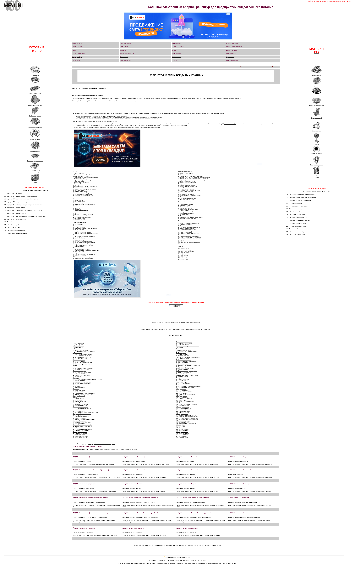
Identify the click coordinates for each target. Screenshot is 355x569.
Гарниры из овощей (316, 118)
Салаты (35, 84)
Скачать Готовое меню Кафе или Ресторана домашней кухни (90, 517)
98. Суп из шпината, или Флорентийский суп (188, 386)
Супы (35, 182)
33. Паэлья (76, 389)
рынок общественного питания (142, 545)
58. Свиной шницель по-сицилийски (82, 425)
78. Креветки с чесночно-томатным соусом (188, 357)
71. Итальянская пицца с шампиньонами (187, 346)
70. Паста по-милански (182, 344)
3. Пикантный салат (78, 346)
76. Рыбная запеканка (182, 354)
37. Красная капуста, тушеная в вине (83, 394)
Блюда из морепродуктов (316, 105)
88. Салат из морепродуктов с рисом (186, 371)
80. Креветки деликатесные (183, 360)
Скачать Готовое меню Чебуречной (238, 461)
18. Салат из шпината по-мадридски (83, 368)
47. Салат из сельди (78, 409)
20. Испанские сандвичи (79, 371)
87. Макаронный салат (182, 369)
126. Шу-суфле (180, 425)
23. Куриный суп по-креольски (81, 375)
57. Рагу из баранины (78, 423)
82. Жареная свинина (182, 362)
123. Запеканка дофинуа (183, 421)
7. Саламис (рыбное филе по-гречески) (83, 351)
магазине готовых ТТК (230, 124)
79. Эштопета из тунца (182, 358)
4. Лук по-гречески (78, 347)
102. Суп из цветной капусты (184, 391)
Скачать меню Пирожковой (235, 474)
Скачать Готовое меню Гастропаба (186, 532)
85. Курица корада (181, 367)
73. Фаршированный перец (183, 350)
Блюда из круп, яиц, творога (35, 161)
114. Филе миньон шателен (183, 408)
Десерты (316, 144)
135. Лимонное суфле (182, 437)
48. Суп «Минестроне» (79, 411)
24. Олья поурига (77, 376)
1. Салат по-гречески (78, 343)
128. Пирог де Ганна (181, 427)
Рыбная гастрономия (35, 116)
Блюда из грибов (35, 139)
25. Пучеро (76, 378)
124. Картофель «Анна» (182, 422)
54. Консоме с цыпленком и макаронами (84, 419)
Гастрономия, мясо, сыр (35, 105)
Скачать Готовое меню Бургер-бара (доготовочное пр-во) (89, 502)
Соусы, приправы (316, 131)
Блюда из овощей (35, 151)
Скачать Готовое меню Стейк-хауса (83, 532)
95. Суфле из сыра (181, 382)
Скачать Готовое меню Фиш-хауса (132, 532)
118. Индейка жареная (182, 414)
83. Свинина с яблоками (182, 364)
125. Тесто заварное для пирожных (186, 423)
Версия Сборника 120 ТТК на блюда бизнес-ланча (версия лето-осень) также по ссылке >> (176, 322)
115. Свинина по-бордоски (183, 409)
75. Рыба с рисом (181, 353)
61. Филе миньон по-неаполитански (82, 429)
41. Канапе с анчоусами (79, 401)
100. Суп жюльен (181, 389)
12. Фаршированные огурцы (80, 358)
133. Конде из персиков (182, 434)
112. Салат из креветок (182, 405)
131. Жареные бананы (182, 432)
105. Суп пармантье (181, 396)
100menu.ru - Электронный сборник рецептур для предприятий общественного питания (178, 560)
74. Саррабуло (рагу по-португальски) (186, 351)
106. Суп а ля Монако (182, 397)
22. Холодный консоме (79, 373)
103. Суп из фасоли (181, 393)
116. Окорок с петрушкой (183, 411)
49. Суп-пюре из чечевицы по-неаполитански (85, 412)
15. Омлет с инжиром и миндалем (82, 362)
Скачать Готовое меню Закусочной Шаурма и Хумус (191, 502)
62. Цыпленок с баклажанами (81, 430)
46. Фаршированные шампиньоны (82, 408)
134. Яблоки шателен (182, 436)
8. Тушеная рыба (77, 353)
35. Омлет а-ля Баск (78, 391)
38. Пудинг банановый (79, 396)
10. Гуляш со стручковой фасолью (82, 355)
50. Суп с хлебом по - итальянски (82, 414)
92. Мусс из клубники (182, 376)
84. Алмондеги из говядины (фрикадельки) (188, 365)
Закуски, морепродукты (35, 127)
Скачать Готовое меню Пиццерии (185, 488)
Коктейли (316, 177)
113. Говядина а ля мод (182, 407)
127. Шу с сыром (180, 426)
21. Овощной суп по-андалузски (82, 372)
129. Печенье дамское (182, 429)
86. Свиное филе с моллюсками (185, 368)
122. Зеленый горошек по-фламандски (187, 419)
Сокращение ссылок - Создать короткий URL (177, 557)
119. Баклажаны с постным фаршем (186, 415)
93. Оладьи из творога (182, 379)
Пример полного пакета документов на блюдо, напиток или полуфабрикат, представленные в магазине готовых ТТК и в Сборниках (175, 329)
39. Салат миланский (78, 398)
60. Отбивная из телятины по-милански (84, 427)
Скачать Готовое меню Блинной (185, 461)
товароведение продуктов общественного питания (207, 545)
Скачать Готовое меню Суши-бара (237, 488)
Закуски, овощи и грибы (35, 93)
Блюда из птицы (316, 85)
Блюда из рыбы (316, 96)
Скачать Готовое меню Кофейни (82, 461)
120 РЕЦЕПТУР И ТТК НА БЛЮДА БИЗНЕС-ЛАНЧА (176, 75)
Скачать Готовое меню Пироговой (185, 474)
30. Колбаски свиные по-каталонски (83, 385)
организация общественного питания (162, 545)
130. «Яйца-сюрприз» (182, 430)
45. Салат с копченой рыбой (80, 407)
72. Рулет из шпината (182, 348)
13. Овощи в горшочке (79, 360)
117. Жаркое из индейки (182, 412)
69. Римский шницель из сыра (184, 343)
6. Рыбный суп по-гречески (80, 350)
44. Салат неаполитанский (80, 405)
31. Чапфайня (76, 386)
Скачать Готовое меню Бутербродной (83, 488)
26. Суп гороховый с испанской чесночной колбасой (87, 379)
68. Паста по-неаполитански (184, 342)
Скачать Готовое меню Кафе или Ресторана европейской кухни (140, 517)
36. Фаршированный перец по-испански (83, 393)
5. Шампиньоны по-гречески (80, 348)
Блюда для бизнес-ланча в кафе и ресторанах (101, 444)
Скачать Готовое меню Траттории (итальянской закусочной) (245, 502)
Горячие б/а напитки (316, 153)
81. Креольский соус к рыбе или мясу (186, 361)
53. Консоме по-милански (80, 418)
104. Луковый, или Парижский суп (185, 394)
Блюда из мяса (316, 75)
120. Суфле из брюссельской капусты (186, 416)
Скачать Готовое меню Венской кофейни (133, 461)
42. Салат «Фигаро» (78, 403)
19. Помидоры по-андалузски (81, 369)
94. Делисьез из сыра (182, 380)
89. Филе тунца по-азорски (183, 372)
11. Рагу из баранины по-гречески (82, 357)
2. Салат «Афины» (78, 344)
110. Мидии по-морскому (183, 403)
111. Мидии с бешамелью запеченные (186, 404)
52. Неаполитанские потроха (81, 416)
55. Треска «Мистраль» (79, 421)
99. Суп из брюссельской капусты (185, 387)
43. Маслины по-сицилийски (80, 404)
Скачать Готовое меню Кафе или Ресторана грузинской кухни (193, 517)
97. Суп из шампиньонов (183, 385)
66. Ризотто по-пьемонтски (80, 436)
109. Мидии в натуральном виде (185, 401)
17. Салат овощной (78, 367)
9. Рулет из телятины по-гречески (82, 354)
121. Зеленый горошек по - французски (187, 418)
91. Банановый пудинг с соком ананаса (187, 375)
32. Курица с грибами (78, 387)
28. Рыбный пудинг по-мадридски (82, 382)
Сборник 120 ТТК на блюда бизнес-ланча (90, 127)
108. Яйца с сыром (181, 400)
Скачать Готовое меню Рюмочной (131, 488)
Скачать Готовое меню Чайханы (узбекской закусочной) (244, 517)
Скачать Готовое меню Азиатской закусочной (85, 474)
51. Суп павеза (77, 415)
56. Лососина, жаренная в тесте (82, 422)
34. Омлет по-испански (79, 390)
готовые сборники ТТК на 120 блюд (128, 125)
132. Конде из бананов (182, 433)
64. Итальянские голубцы (80, 433)
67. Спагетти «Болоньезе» (80, 437)
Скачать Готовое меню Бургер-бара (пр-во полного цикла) (138, 502)
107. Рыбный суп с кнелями (184, 398)
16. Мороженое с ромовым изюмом (82, 364)
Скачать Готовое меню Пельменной (132, 474)
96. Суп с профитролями (183, 383)
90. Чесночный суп (181, 373)
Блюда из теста (35, 170)
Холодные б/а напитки (316, 165)
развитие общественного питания (182, 545)
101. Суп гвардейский (182, 390)
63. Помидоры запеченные (80, 432)
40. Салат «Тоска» (78, 400)
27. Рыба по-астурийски (79, 380)
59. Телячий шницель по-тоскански (82, 426)
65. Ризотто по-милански (79, 434)
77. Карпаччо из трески (182, 355)
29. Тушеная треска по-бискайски (82, 383)
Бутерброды (35, 75)
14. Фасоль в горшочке (79, 361)
